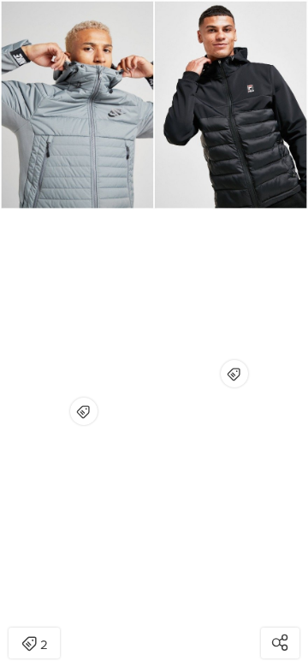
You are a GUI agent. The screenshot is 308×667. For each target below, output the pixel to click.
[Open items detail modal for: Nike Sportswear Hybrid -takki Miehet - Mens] (84, 411)
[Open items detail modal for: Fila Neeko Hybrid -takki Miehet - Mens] (234, 373)
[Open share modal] (280, 643)
